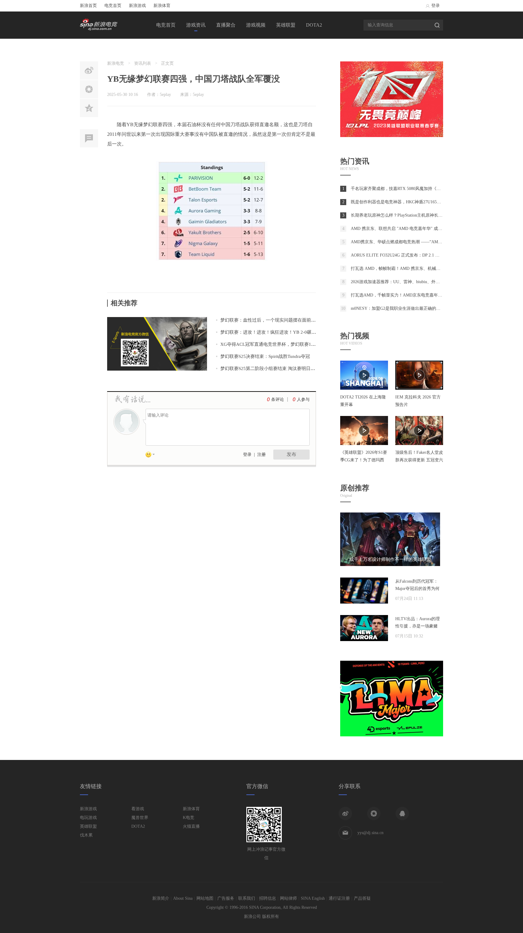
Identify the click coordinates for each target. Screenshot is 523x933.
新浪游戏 (137, 5)
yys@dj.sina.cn (370, 832)
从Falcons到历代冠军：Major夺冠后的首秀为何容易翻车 (417, 588)
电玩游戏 (88, 817)
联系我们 (246, 898)
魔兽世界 (139, 817)
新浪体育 (161, 5)
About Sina (182, 898)
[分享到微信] (373, 813)
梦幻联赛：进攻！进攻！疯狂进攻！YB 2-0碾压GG (271, 332)
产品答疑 (362, 898)
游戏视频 (255, 25)
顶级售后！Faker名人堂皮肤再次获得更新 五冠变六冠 (419, 460)
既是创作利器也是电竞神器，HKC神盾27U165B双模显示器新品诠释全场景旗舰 (425, 202)
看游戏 (137, 809)
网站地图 (204, 898)
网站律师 (288, 898)
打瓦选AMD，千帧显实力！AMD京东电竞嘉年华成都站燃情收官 (411, 295)
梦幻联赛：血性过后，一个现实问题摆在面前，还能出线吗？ (281, 320)
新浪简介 (160, 898)
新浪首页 (88, 5)
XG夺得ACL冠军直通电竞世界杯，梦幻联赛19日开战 (273, 344)
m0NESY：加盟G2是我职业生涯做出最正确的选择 (398, 308)
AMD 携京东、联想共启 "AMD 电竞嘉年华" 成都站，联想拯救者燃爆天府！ (422, 228)
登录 (435, 5)
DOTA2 (314, 25)
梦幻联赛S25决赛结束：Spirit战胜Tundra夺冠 (265, 356)
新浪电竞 (115, 63)
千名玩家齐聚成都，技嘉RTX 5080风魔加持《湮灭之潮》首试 (408, 188)
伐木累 (86, 835)
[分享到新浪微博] (345, 813)
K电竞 (188, 817)
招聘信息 (267, 898)
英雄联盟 (285, 25)
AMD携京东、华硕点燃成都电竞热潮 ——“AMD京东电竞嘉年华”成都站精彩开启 (426, 242)
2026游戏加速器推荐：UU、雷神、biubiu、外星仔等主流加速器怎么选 (416, 282)
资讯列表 (142, 63)
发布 (291, 454)
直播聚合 (225, 25)
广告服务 (225, 898)
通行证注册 (339, 898)
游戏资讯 (196, 25)
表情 (152, 456)
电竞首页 (112, 5)
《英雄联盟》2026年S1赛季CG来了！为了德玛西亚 (363, 460)
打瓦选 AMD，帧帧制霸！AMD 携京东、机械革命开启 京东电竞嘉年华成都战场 (426, 268)
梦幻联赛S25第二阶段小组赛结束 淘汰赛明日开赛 (270, 368)
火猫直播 (191, 826)
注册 (261, 454)
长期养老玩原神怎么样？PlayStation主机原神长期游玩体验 (405, 215)
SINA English (313, 898)
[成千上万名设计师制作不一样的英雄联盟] (390, 564)
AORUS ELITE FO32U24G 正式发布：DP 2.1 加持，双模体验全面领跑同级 (420, 255)
